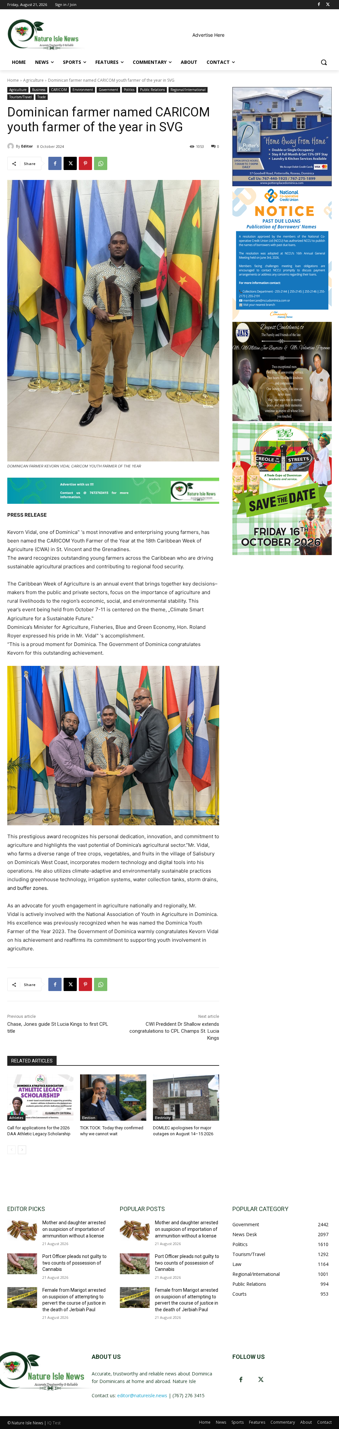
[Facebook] (318, 5)
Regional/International (188, 89)
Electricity (162, 1117)
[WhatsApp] (100, 163)
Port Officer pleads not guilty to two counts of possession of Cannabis (74, 1263)
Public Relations (152, 89)
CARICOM (59, 89)
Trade (41, 97)
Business (38, 89)
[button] (324, 62)
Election (88, 1117)
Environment (83, 89)
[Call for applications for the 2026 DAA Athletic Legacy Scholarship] (40, 1097)
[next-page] (22, 1150)
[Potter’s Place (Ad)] (282, 184)
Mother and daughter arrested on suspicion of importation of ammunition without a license (74, 1229)
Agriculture (33, 80)
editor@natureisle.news (142, 1395)
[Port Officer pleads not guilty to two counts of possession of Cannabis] (22, 1263)
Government (108, 89)
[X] (328, 5)
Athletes (16, 1117)
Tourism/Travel (20, 97)
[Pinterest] (85, 163)
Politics (129, 89)
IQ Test (54, 1423)
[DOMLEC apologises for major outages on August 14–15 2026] (186, 1097)
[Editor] (11, 146)
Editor (27, 146)
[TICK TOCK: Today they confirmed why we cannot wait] (113, 1097)
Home (13, 80)
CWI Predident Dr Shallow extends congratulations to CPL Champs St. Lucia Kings (174, 1031)
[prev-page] (11, 1150)
